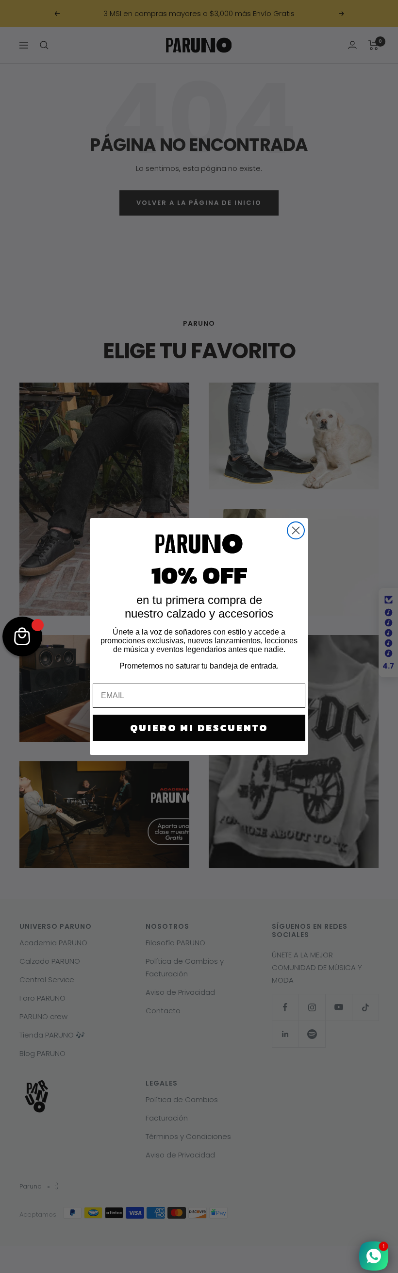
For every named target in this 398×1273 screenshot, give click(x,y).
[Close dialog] (295, 530)
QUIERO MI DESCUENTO (199, 727)
